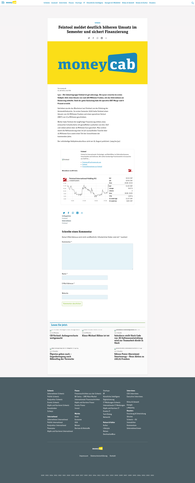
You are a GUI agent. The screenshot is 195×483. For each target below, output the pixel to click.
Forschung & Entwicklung (136, 414)
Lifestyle (106, 428)
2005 (134, 475)
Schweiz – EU (132, 420)
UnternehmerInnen (134, 428)
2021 (64, 475)
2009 (116, 475)
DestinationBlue (109, 434)
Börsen (77, 425)
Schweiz (47, 3)
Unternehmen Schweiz (55, 394)
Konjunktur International (56, 425)
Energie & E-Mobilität (112, 3)
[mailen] (106, 38)
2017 (81, 475)
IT (84, 3)
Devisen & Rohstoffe (82, 428)
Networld (106, 417)
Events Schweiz (53, 403)
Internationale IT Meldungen (114, 405)
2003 (143, 475)
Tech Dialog (107, 414)
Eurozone (78, 420)
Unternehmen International (57, 420)
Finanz (71, 3)
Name (65, 274)
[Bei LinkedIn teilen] (101, 38)
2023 (55, 475)
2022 (59, 475)
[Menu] (3, 3)
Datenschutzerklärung (99, 456)
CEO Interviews (133, 394)
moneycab (63, 88)
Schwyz (50, 411)
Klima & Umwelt (128, 3)
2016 (85, 475)
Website (65, 293)
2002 (148, 475)
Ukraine (130, 417)
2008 (120, 475)
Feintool (84, 164)
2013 (98, 475)
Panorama (51, 428)
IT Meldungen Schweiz (111, 403)
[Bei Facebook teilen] (93, 38)
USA (76, 423)
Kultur (105, 425)
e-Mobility (131, 408)
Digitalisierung (108, 400)
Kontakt (113, 456)
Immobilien (131, 423)
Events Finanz (80, 405)
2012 (103, 475)
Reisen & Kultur (142, 3)
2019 (72, 475)
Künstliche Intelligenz (95, 3)
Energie (129, 405)
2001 (152, 475)
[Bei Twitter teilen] (88, 38)
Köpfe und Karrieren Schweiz (58, 405)
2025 (46, 475)
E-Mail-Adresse (68, 284)
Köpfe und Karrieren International (60, 431)
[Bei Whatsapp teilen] (97, 38)
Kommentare (131, 425)
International (52, 417)
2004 (139, 475)
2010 (111, 475)
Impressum (83, 456)
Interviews (63, 3)
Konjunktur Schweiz (54, 400)
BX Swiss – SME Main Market (86, 397)
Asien (77, 417)
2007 (125, 475)
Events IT (106, 411)
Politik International (55, 423)
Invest (77, 408)
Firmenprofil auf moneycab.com (91, 162)
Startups (78, 3)
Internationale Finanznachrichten (87, 400)
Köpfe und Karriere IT (111, 408)
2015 (90, 475)
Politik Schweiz (53, 397)
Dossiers (152, 3)
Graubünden (52, 408)
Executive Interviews (135, 397)
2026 (42, 475)
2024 (51, 475)
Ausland (54, 3)
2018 (77, 475)
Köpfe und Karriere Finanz (84, 403)
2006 (130, 475)
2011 (107, 475)
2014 (94, 475)
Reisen (105, 431)
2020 (68, 475)
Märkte (77, 414)
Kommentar (67, 242)
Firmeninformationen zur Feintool (92, 166)
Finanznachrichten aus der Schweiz (88, 394)
